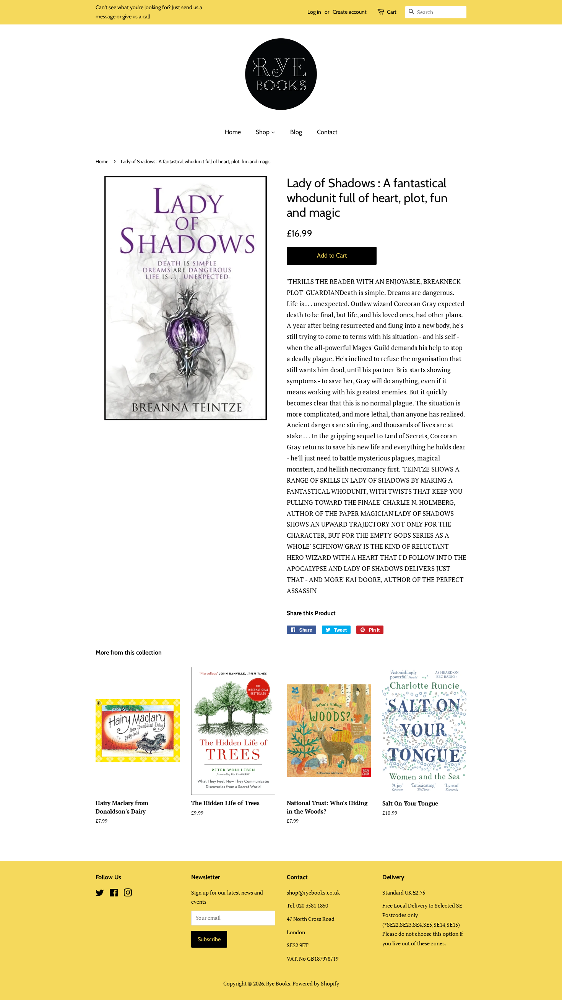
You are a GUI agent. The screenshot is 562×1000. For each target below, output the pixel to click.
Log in (314, 11)
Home (233, 132)
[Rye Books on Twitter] (100, 894)
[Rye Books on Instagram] (127, 894)
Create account (350, 11)
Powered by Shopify (315, 983)
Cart (391, 11)
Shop (263, 132)
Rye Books (278, 983)
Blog (296, 132)
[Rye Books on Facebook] (113, 894)
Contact (327, 132)
